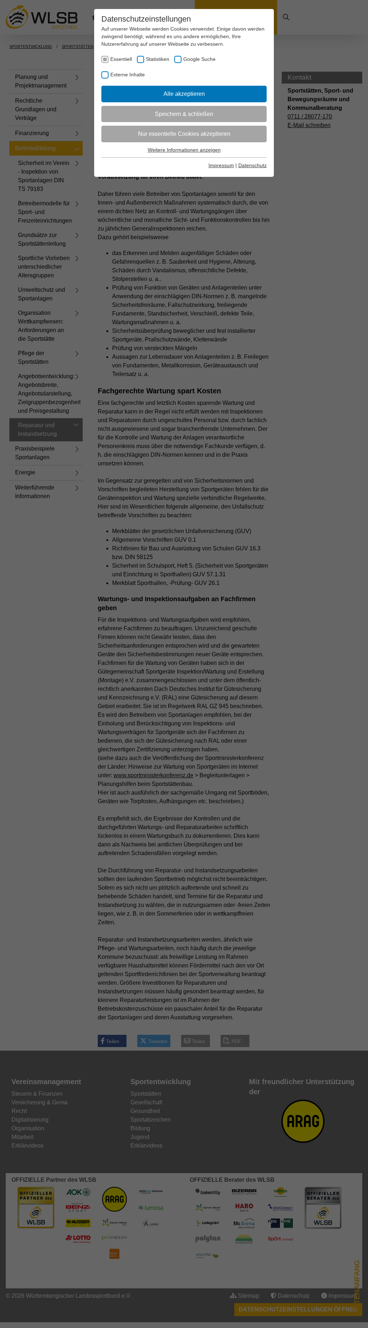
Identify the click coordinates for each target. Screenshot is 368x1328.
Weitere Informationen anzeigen (184, 150)
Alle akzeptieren (184, 94)
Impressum (221, 165)
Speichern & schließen (184, 114)
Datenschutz (252, 165)
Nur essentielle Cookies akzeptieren (184, 134)
